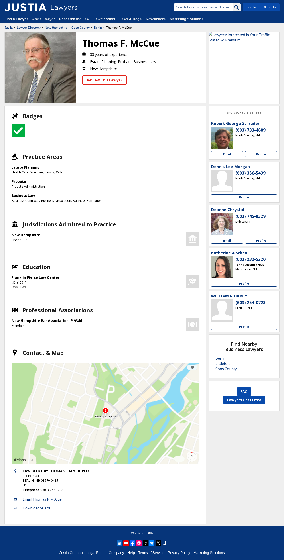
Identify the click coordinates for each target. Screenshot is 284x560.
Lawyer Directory (29, 27)
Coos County (80, 27)
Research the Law (74, 19)
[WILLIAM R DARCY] (222, 310)
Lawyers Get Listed (244, 399)
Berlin (98, 27)
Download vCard (36, 508)
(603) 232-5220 (250, 259)
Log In (251, 7)
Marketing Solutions (186, 19)
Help (131, 553)
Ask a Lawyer (44, 19)
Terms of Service (151, 553)
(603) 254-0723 (250, 302)
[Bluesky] (151, 543)
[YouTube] (126, 543)
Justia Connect (71, 553)
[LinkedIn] (119, 543)
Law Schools (104, 19)
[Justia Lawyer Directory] (25, 7)
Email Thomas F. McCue (42, 499)
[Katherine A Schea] (222, 267)
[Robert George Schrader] (222, 138)
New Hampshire (56, 27)
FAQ (244, 391)
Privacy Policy (179, 553)
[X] (158, 543)
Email (227, 154)
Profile (261, 154)
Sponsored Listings (244, 112)
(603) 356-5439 (250, 173)
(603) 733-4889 (250, 130)
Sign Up (270, 7)
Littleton (222, 363)
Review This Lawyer (104, 80)
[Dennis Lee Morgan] (222, 181)
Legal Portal (95, 553)
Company (116, 553)
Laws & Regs (130, 19)
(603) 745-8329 (250, 216)
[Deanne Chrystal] (222, 224)
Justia (8, 27)
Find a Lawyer (16, 19)
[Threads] (145, 543)
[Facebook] (132, 543)
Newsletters (156, 19)
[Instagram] (139, 543)
